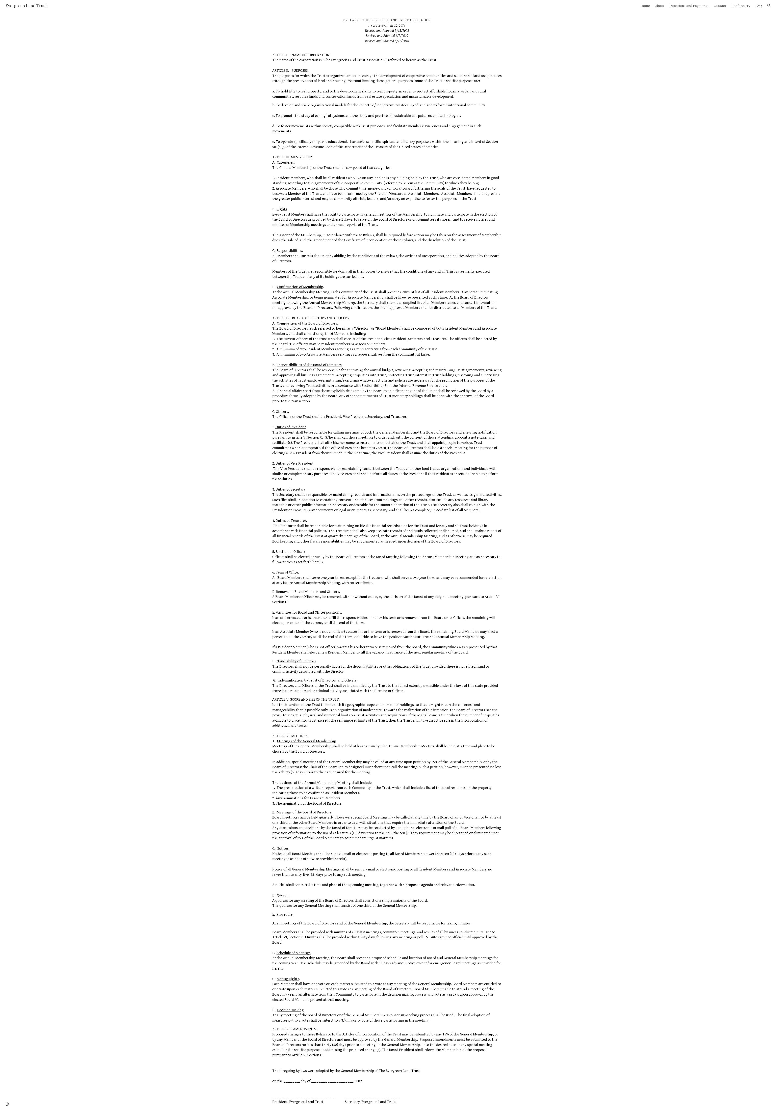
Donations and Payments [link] (688, 6)
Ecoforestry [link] (740, 6)
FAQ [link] (758, 6)
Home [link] (645, 6)
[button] (769, 5)
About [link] (659, 6)
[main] (387, 561)
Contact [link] (720, 6)
